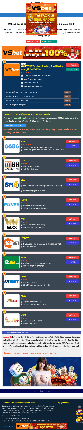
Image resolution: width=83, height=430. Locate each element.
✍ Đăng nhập (72, 70)
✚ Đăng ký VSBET (33, 41)
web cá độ (13, 29)
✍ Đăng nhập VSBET (49, 41)
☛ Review (72, 146)
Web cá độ (7, 336)
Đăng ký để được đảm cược (15, 125)
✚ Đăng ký (72, 65)
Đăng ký (67, 92)
